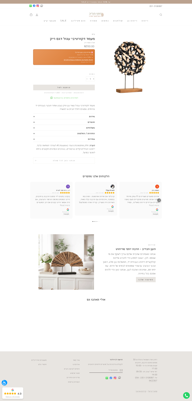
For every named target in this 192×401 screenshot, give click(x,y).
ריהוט (145, 20)
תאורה (93, 20)
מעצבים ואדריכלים (38, 360)
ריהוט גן (132, 20)
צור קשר (76, 360)
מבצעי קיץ (50, 20)
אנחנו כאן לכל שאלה (64, 160)
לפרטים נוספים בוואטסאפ (66, 97)
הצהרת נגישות (74, 382)
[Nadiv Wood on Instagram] (115, 378)
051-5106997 (156, 6)
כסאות (105, 20)
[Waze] (119, 378)
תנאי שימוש (75, 373)
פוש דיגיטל (152, 391)
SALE (63, 20)
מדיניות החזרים (73, 377)
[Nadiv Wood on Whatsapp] (107, 378)
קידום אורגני (141, 391)
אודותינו (76, 364)
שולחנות (118, 20)
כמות (92, 74)
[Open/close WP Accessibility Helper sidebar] (4, 382)
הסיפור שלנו (145, 279)
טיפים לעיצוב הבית (72, 368)
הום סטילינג (78, 20)
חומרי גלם (42, 364)
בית (93, 34)
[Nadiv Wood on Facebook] (111, 378)
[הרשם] (121, 370)
